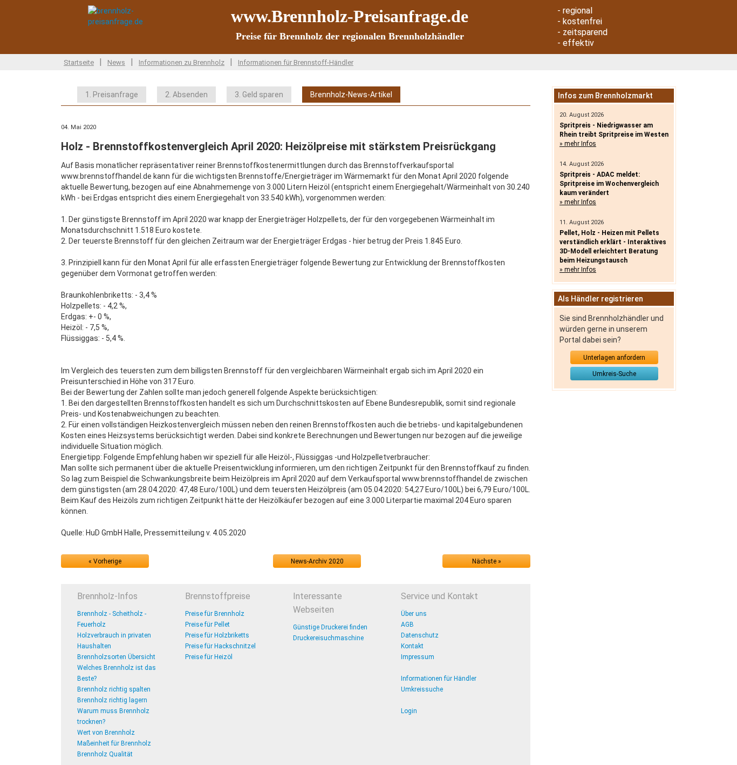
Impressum (417, 657)
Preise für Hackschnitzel (220, 646)
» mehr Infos (577, 143)
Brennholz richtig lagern (112, 700)
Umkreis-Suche (614, 374)
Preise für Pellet (207, 624)
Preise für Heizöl (209, 657)
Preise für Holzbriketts (217, 635)
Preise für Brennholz (214, 614)
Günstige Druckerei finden (330, 627)
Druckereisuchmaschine (328, 638)
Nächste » (486, 561)
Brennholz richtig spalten (114, 689)
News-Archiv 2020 (317, 561)
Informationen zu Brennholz (181, 62)
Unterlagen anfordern (614, 357)
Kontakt (412, 646)
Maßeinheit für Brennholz (114, 743)
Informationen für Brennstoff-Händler (295, 62)
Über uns (414, 614)
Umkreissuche (422, 689)
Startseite (79, 62)
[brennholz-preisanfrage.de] (134, 15)
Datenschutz (420, 635)
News (116, 62)
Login (409, 711)
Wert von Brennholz (106, 732)
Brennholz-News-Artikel (351, 94)
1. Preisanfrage (111, 94)
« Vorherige (104, 561)
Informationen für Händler (438, 678)
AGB (407, 624)
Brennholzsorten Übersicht (116, 657)
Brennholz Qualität (105, 754)
